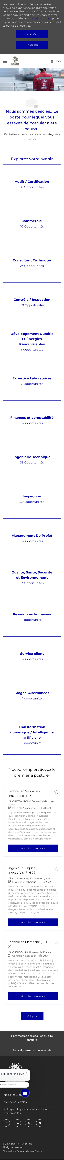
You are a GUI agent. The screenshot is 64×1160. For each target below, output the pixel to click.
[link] (52, 61)
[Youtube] (28, 1123)
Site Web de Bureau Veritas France (22, 1151)
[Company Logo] (20, 61)
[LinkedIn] (17, 1123)
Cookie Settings (41, 18)
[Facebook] (6, 1123)
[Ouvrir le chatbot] (25, 1093)
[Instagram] (39, 1123)
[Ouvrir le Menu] (5, 60)
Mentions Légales (15, 1102)
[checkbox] (56, 792)
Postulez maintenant (39, 848)
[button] (32, 1016)
